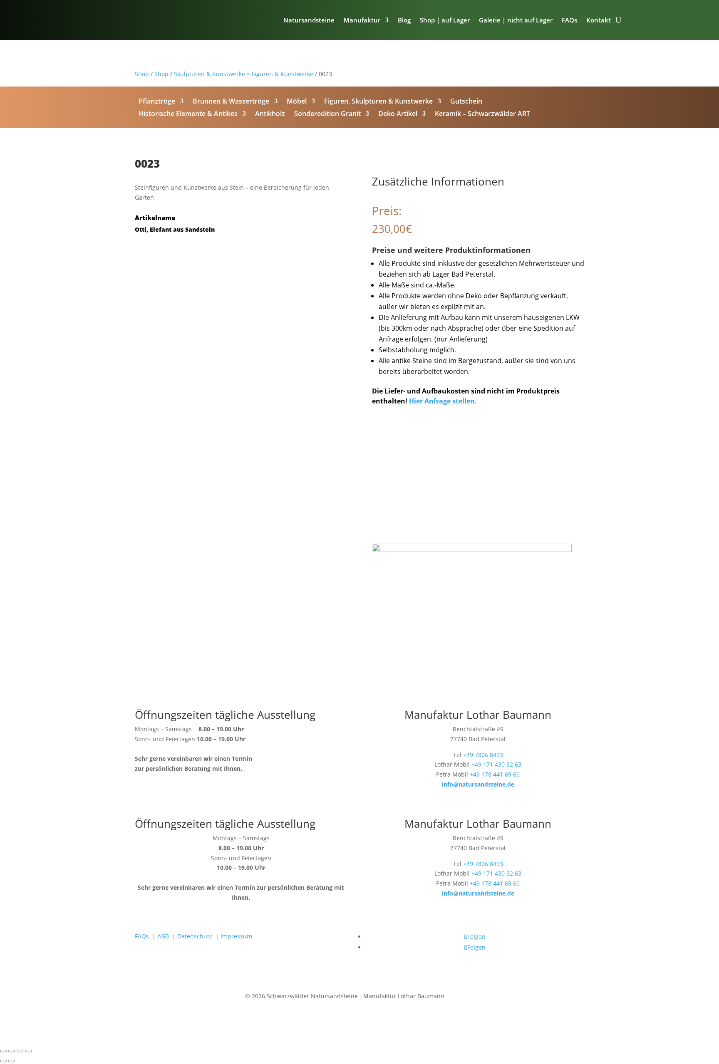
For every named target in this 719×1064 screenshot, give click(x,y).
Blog (404, 20)
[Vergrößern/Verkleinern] (3, 1051)
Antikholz (270, 114)
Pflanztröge (157, 102)
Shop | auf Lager (445, 20)
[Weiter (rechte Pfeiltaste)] (11, 1061)
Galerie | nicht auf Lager (516, 20)
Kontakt (598, 20)
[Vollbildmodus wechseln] (11, 1051)
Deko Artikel (397, 114)
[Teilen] (20, 1051)
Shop (142, 74)
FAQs (569, 20)
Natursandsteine (309, 20)
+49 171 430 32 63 (496, 764)
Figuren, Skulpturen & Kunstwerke (378, 102)
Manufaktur (362, 20)
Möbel (297, 102)
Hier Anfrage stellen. (443, 401)
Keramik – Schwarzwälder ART (482, 114)
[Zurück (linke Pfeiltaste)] (3, 1061)
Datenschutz (194, 936)
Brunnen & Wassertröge (231, 102)
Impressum (236, 936)
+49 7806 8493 (483, 755)
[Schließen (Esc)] (28, 1051)
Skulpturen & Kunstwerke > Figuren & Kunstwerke (243, 74)
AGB (163, 936)
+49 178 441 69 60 (495, 774)
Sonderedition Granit (327, 114)
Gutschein (466, 102)
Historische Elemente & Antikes (188, 114)
